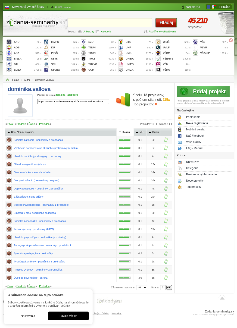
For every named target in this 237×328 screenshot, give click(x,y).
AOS (27, 47)
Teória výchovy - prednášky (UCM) (34, 229)
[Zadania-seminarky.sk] (35, 22)
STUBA (65, 69)
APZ (27, 53)
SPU (65, 64)
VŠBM (176, 53)
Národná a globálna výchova (30, 164)
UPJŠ (176, 42)
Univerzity (88, 31)
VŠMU (176, 69)
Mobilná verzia (195, 129)
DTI (27, 64)
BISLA (27, 58)
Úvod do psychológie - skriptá (30, 277)
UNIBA (139, 58)
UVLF (176, 47)
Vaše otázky (193, 142)
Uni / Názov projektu (22, 132)
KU (65, 47)
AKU (27, 42)
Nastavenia (28, 316)
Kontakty (117, 313)
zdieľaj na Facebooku (67, 94)
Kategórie (106, 31)
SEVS (65, 58)
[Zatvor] (231, 40)
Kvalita (126, 132)
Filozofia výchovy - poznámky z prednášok (38, 269)
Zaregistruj (193, 7)
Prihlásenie (193, 117)
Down (155, 132)
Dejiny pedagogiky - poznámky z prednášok (38, 188)
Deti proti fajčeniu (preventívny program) (36, 180)
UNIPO (139, 64)
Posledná (44, 124)
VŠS (214, 42)
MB (141, 132)
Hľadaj (166, 22)
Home (15, 80)
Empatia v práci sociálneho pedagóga (35, 212)
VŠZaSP (214, 53)
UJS (139, 42)
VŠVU (214, 47)
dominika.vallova (44, 80)
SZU (102, 42)
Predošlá (21, 124)
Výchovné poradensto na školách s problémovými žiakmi (46, 148)
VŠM (176, 64)
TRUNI (102, 53)
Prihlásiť (225, 7)
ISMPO (65, 42)
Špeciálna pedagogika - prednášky (33, 253)
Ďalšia (31, 124)
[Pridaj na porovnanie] (166, 140)
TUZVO (102, 64)
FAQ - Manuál (194, 148)
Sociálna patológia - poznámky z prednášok (38, 140)
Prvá (10, 124)
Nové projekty (194, 180)
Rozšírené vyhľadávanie (162, 31)
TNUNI (102, 47)
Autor (27, 80)
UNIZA (139, 69)
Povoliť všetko (68, 316)
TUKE (102, 58)
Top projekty (193, 187)
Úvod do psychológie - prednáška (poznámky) (40, 237)
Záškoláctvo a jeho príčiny (29, 196)
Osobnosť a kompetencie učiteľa (32, 172)
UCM (102, 69)
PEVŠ (65, 53)
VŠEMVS (176, 58)
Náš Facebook (195, 135)
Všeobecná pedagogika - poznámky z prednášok (41, 204)
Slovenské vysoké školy (28, 7)
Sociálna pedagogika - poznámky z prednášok (40, 221)
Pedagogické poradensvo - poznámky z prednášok (43, 245)
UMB (139, 53)
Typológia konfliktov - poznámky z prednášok (39, 261)
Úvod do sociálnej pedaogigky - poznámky (38, 156)
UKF (139, 47)
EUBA (27, 69)
